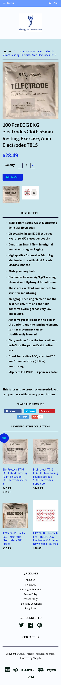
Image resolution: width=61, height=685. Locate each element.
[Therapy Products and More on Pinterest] (39, 624)
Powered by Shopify (30, 658)
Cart (55, 3)
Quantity (9, 165)
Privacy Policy (30, 599)
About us (30, 580)
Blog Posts (30, 608)
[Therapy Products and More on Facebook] (30, 624)
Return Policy (30, 594)
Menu (10, 3)
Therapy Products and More (39, 653)
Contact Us (30, 584)
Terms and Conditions (30, 603)
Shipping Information (30, 589)
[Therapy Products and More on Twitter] (21, 624)
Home (7, 51)
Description (29, 212)
